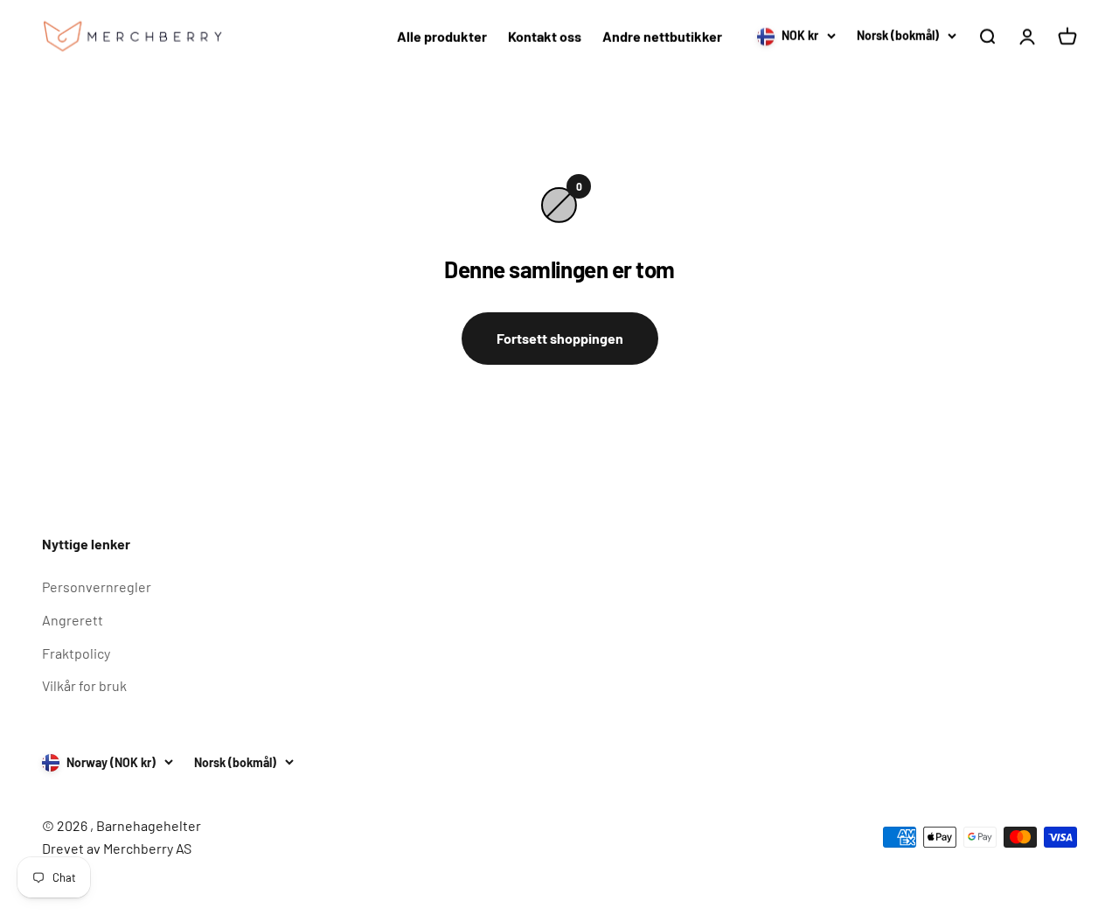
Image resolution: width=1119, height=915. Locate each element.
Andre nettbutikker (662, 36)
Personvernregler (96, 586)
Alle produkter (442, 36)
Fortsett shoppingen (560, 338)
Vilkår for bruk (84, 685)
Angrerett (72, 619)
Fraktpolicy (76, 653)
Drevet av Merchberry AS (116, 848)
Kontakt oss (544, 36)
